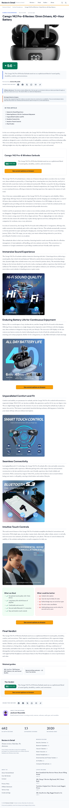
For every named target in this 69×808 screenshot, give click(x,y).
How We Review (6, 776)
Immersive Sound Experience (15, 112)
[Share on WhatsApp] (31, 84)
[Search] (62, 2)
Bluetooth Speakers (42, 745)
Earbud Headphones (18, 7)
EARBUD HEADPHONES (10, 12)
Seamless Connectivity (13, 119)
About (52, 2)
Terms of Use (5, 789)
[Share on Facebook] (22, 84)
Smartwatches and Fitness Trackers (47, 758)
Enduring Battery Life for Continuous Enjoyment (21, 114)
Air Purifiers (40, 761)
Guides (45, 2)
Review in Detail (8, 2)
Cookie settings (6, 793)
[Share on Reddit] (18, 84)
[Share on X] (27, 84)
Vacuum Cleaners (41, 748)
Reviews (32, 2)
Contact (4, 779)
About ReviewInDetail (8, 773)
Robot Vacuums (41, 751)
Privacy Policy (5, 783)
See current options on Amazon (23, 171)
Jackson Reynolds (17, 713)
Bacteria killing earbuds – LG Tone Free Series (34, 671)
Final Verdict (10, 124)
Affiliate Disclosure (7, 786)
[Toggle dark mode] (65, 2)
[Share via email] (36, 84)
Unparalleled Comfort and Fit (15, 117)
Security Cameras (42, 742)
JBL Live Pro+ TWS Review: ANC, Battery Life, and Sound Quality (12, 671)
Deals (39, 2)
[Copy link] (40, 84)
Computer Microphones (43, 764)
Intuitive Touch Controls (14, 121)
